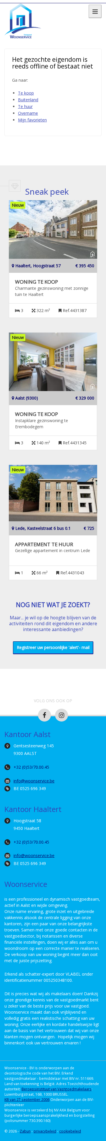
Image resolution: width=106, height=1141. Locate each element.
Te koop (26, 93)
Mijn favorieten (32, 120)
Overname (28, 113)
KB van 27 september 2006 (26, 1099)
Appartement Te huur (44, 544)
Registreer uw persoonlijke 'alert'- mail (53, 647)
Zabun (25, 1131)
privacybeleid (45, 1131)
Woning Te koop (36, 282)
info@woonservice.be (34, 781)
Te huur (25, 106)
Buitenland (28, 99)
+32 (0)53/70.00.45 (31, 767)
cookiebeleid (70, 1131)
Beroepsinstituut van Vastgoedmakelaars (56, 1089)
